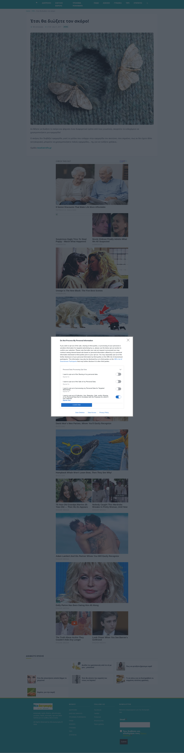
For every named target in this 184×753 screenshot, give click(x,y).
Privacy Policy (104, 412)
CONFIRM (77, 405)
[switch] (118, 374)
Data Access (92, 412)
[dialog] (92, 377)
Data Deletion (80, 412)
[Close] (129, 341)
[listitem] (92, 369)
